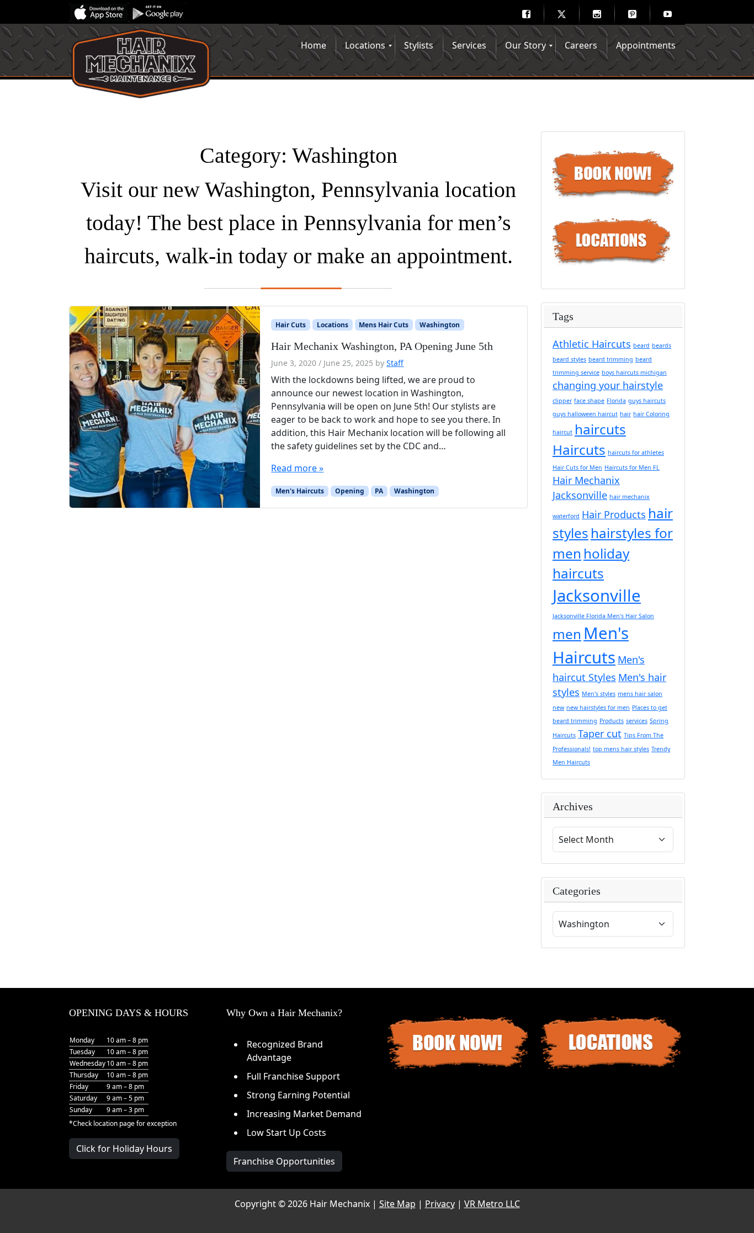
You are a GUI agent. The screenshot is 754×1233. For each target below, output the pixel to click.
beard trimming (610, 359)
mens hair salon (640, 694)
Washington (440, 324)
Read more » (297, 468)
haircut (562, 432)
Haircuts (579, 449)
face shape (589, 401)
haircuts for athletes (636, 452)
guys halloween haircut (585, 414)
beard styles (569, 359)
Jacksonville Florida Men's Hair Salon (603, 616)
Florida (616, 401)
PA (379, 491)
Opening (349, 491)
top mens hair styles (621, 749)
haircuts (600, 429)
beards (661, 345)
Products (611, 721)
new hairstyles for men (598, 707)
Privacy (440, 1204)
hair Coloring (651, 414)
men (567, 634)
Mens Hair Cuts (383, 324)
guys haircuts (647, 401)
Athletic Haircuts (592, 343)
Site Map (397, 1204)
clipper (562, 401)
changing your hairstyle (608, 385)
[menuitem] (526, 14)
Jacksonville (597, 595)
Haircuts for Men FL (632, 467)
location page (114, 1123)
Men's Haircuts (299, 491)
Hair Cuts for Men (577, 467)
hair (625, 414)
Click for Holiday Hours (124, 1148)
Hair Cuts (290, 324)
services (636, 721)
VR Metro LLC (492, 1204)
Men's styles (598, 694)
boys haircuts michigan (634, 372)
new (558, 707)
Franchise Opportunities (284, 1161)
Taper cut (600, 733)
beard (641, 345)
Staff (394, 363)
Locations (332, 324)
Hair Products (614, 514)
